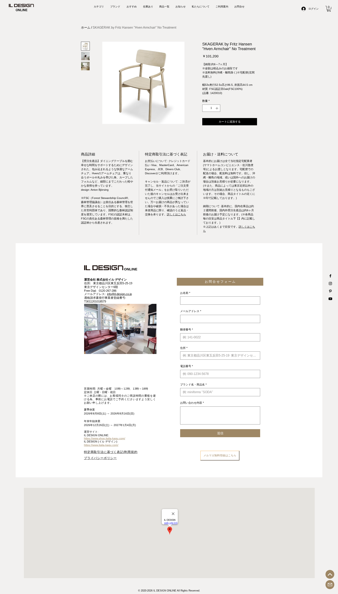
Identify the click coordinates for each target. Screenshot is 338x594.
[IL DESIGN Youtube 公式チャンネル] (330, 299)
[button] (328, 9)
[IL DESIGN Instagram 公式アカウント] (330, 283)
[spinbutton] (211, 108)
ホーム (85, 27)
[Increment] (217, 108)
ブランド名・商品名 (193, 384)
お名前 (185, 292)
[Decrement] (205, 108)
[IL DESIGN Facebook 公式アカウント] (330, 276)
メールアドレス (190, 311)
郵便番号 (186, 329)
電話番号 (186, 366)
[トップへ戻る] (329, 574)
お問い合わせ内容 (192, 402)
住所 (183, 347)
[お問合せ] (329, 584)
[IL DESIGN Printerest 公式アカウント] (330, 291)
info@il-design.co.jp (119, 294)
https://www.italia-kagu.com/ (101, 445)
